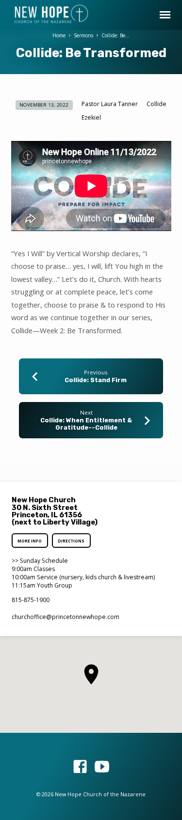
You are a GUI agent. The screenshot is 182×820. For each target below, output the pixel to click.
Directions (71, 540)
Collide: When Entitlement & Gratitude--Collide (86, 424)
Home (59, 35)
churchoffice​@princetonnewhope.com (65, 617)
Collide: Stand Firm (96, 380)
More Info (30, 540)
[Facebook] (80, 766)
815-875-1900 (31, 600)
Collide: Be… (115, 35)
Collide (156, 104)
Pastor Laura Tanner (110, 104)
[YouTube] (102, 766)
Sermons (83, 35)
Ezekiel (91, 117)
